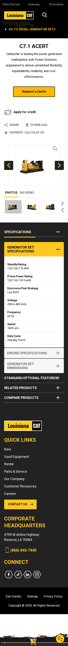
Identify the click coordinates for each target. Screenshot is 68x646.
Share (14, 125)
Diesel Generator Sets (37, 29)
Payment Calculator (26, 132)
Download (38, 125)
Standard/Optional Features (30, 378)
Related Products (20, 388)
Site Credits (13, 596)
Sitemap (32, 596)
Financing (33, 4)
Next (59, 165)
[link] (34, 634)
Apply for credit (25, 112)
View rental (19, 101)
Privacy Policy (53, 596)
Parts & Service (15, 471)
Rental (9, 464)
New (7, 449)
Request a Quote (34, 91)
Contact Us (17, 504)
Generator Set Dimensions (20, 366)
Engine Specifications (27, 353)
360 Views (26, 192)
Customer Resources (20, 486)
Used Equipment (16, 457)
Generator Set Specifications (20, 249)
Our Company (14, 479)
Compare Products (21, 398)
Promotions (56, 4)
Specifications (17, 232)
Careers (10, 494)
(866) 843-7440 (23, 550)
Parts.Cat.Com (11, 4)
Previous (8, 165)
